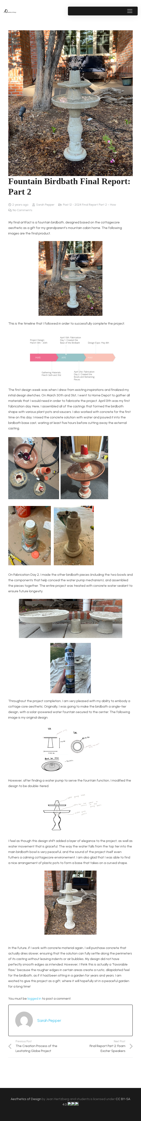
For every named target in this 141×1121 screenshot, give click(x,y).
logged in (34, 999)
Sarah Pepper (45, 204)
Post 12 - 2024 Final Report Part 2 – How (89, 204)
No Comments (22, 210)
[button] (129, 11)
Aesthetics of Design (26, 1099)
